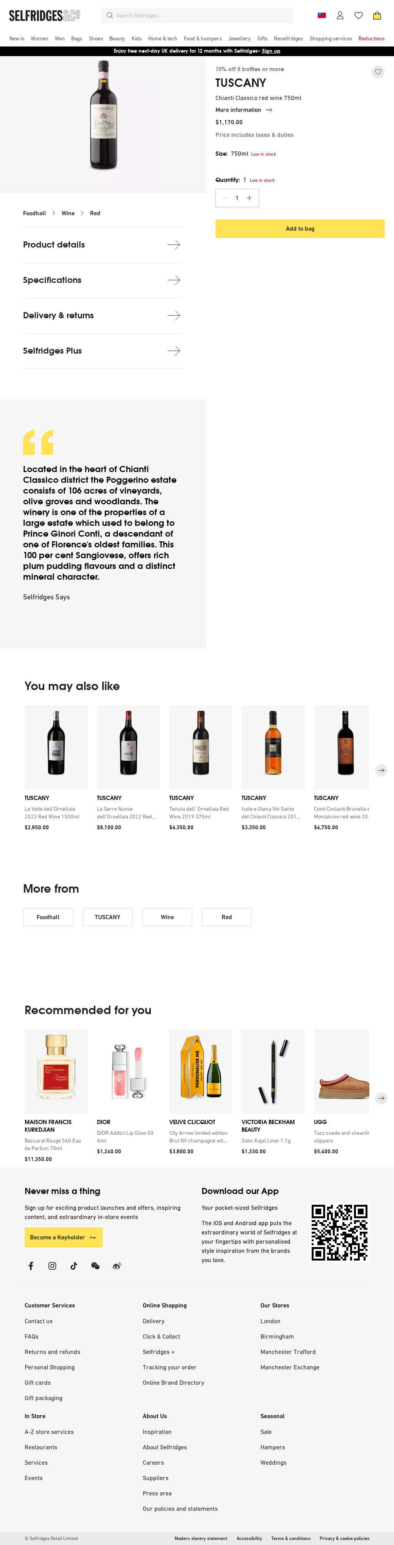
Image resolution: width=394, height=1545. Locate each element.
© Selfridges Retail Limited (51, 1538)
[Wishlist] (358, 15)
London (270, 1320)
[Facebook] (31, 1271)
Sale (266, 1431)
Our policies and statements (180, 1508)
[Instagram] (52, 1271)
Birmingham (277, 1336)
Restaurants (41, 1447)
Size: (231, 153)
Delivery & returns (58, 315)
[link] (55, 812)
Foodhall (34, 213)
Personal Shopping (50, 1367)
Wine (68, 213)
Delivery (154, 1320)
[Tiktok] (74, 1271)
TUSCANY (240, 83)
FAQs (31, 1336)
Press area (157, 1493)
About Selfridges (165, 1447)
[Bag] (377, 15)
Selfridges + (159, 1351)
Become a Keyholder (57, 1237)
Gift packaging (43, 1397)
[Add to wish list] (378, 71)
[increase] (249, 198)
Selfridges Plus (52, 350)
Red (95, 213)
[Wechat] (95, 1271)
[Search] (110, 15)
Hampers (272, 1447)
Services (36, 1462)
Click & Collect (161, 1336)
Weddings (273, 1462)
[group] (197, 770)
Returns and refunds (52, 1351)
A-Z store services (49, 1431)
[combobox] (203, 15)
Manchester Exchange (289, 1367)
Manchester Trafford (288, 1351)
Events (34, 1477)
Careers (153, 1462)
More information (238, 109)
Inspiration (157, 1431)
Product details (54, 244)
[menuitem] (17, 38)
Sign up (271, 51)
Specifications (52, 280)
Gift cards (38, 1382)
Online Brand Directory (173, 1382)
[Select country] (321, 15)
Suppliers (156, 1477)
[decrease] (225, 198)
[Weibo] (117, 1271)
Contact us (39, 1320)
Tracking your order (170, 1367)
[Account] (340, 15)
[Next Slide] (381, 771)
